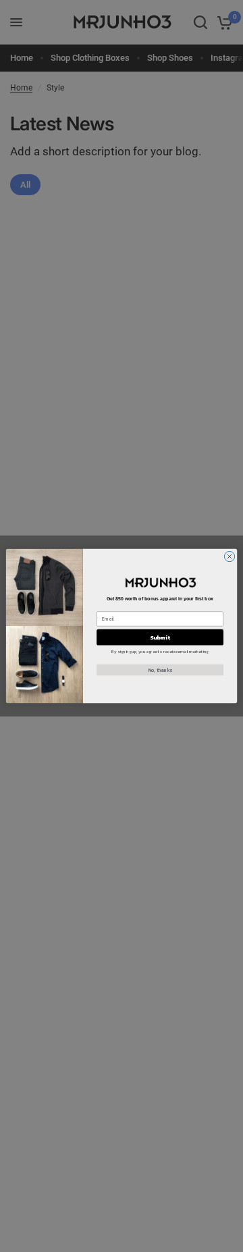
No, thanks (160, 670)
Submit (160, 637)
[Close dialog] (229, 556)
